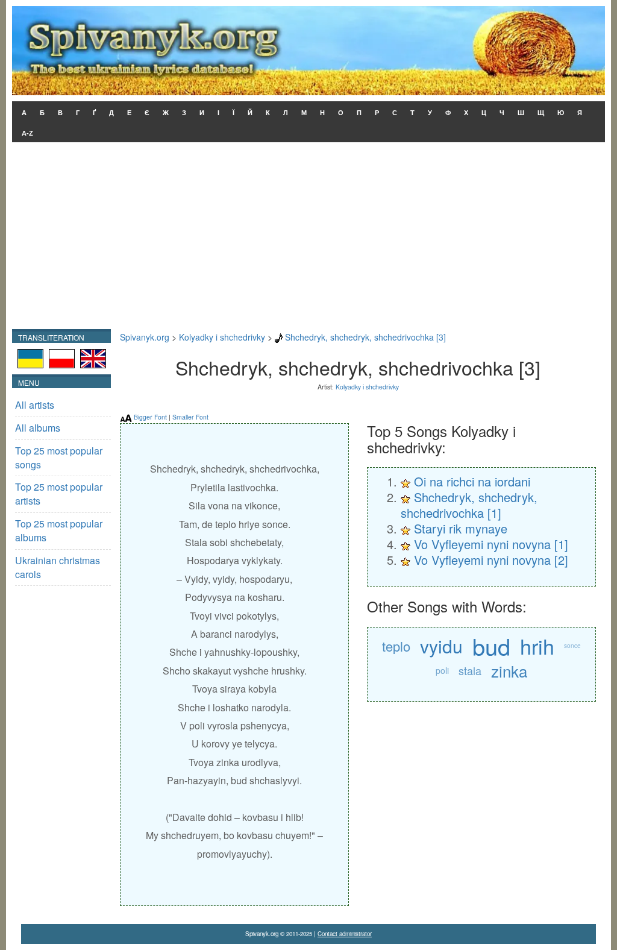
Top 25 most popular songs (58, 457)
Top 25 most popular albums (58, 530)
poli (442, 670)
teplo (396, 646)
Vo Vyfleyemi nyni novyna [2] (491, 559)
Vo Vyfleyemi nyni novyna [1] (491, 544)
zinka (509, 670)
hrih (537, 646)
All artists (34, 405)
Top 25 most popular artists (58, 494)
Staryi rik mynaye (460, 528)
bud (491, 646)
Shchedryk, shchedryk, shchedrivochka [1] (469, 504)
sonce (572, 645)
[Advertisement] (308, 238)
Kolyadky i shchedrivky (222, 337)
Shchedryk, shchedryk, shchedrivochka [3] (365, 337)
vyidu (441, 646)
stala (470, 670)
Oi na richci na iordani (472, 481)
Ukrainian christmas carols (57, 567)
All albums (37, 428)
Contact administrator (345, 934)
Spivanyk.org (144, 337)
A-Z (27, 133)
